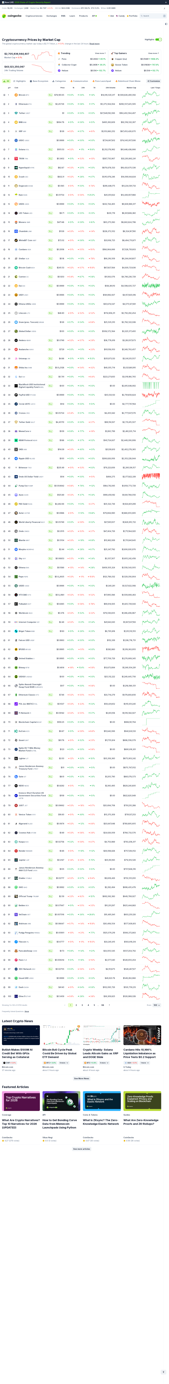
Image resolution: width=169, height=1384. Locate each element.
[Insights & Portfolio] (166, 24)
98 (102, 1005)
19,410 (9, 8)
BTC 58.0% (85, 8)
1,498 (26, 8)
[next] (109, 1005)
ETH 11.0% (95, 8)
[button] (81, 1078)
